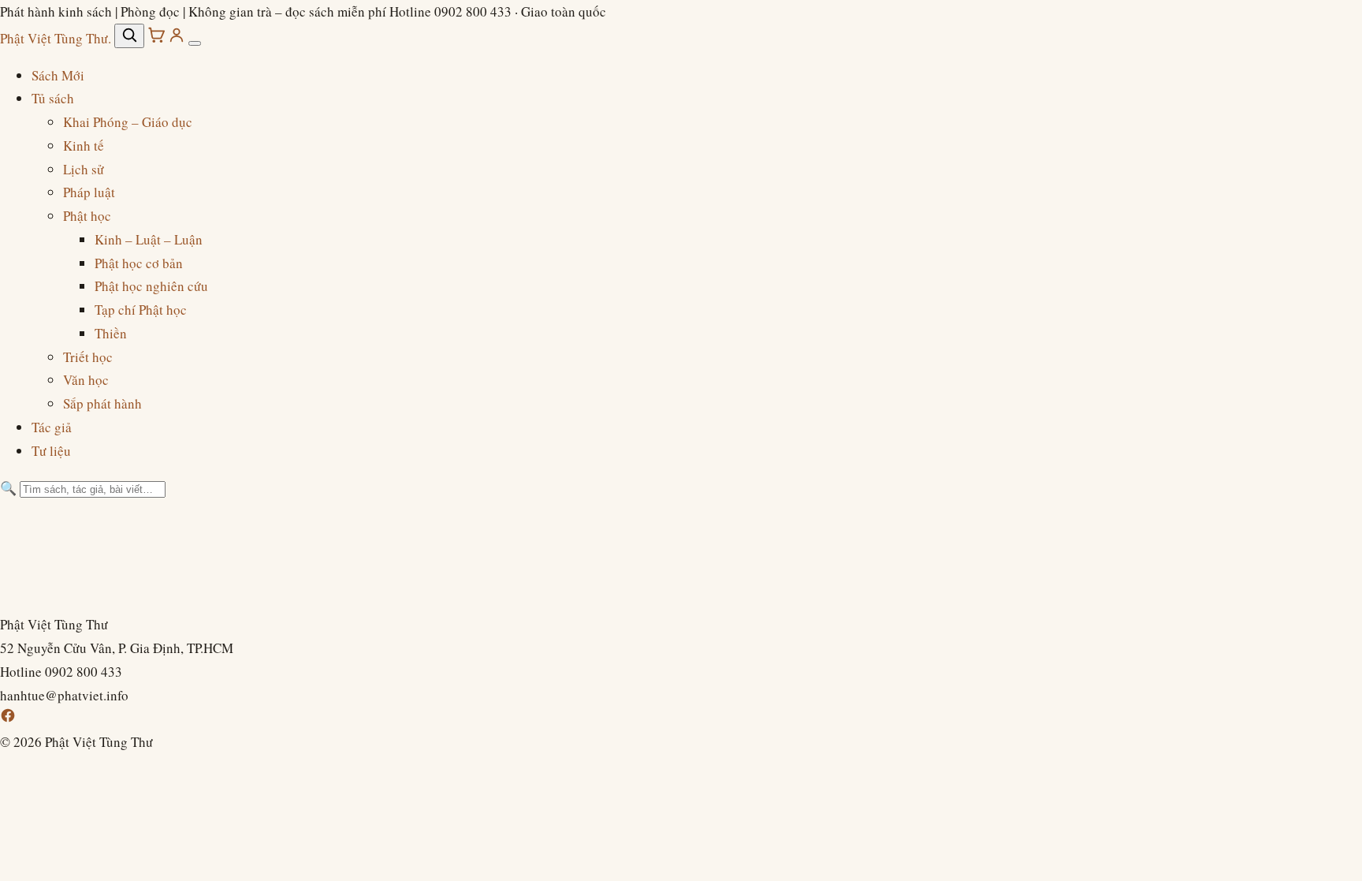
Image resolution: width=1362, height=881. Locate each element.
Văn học (86, 380)
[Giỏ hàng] (157, 38)
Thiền (111, 333)
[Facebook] (8, 718)
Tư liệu (51, 451)
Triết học (88, 357)
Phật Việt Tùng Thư (55, 38)
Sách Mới (58, 75)
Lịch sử (83, 169)
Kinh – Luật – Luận (149, 239)
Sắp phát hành (102, 403)
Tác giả (52, 427)
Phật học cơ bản (139, 263)
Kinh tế (83, 145)
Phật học (87, 216)
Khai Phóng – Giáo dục (127, 122)
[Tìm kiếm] (129, 36)
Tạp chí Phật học (141, 310)
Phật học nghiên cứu (151, 286)
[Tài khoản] (178, 38)
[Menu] (194, 43)
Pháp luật (89, 192)
